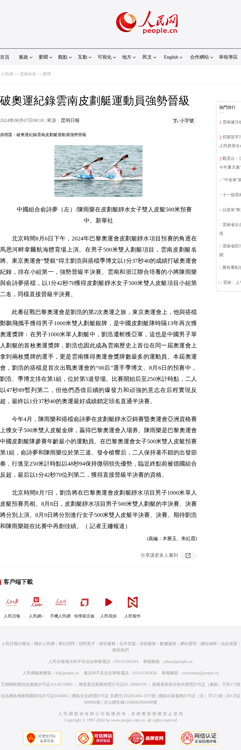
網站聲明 (188, 644)
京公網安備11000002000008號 (130, 702)
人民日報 (12, 616)
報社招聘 (66, 644)
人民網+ (36, 616)
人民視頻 (108, 616)
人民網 (7, 74)
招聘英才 (87, 644)
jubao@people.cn (178, 661)
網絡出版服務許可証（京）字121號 (190, 696)
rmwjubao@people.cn (200, 673)
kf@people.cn (67, 673)
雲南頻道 (28, 74)
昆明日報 (70, 120)
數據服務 (168, 644)
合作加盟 (127, 644)
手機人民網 (60, 616)
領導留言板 (84, 616)
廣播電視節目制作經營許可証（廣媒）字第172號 (196, 684)
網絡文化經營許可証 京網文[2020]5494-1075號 (113, 696)
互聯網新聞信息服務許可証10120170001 (37, 684)
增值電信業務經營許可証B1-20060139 (112, 684)
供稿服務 (148, 644)
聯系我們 (120, 650)
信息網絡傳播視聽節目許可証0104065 (34, 696)
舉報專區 (228, 57)
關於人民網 (44, 644)
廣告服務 (107, 644)
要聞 (47, 74)
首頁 (4, 57)
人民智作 (132, 616)
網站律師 (208, 644)
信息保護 (229, 644)
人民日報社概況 (15, 644)
